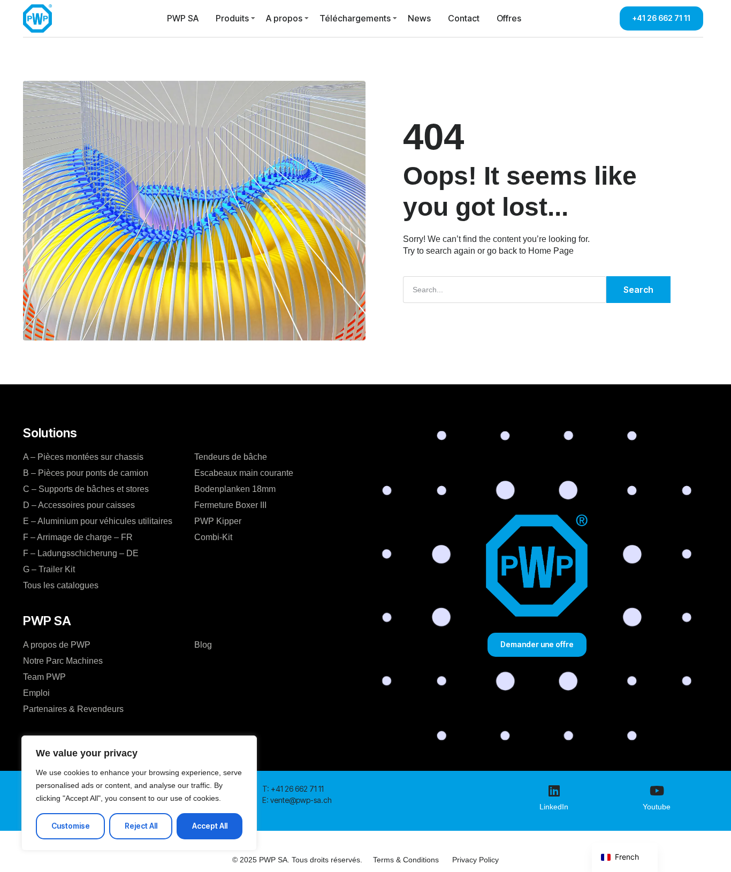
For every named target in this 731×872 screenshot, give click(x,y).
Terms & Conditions (406, 859)
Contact (463, 18)
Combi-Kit (213, 537)
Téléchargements (355, 18)
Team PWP (44, 676)
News (419, 18)
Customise (70, 825)
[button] (293, 789)
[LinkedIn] (553, 790)
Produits (232, 18)
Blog (203, 644)
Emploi (36, 692)
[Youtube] (656, 790)
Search (638, 289)
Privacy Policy (475, 859)
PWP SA (183, 18)
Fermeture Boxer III (230, 505)
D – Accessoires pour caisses (79, 505)
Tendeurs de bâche (230, 456)
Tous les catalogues (60, 585)
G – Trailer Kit (49, 569)
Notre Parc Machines (63, 660)
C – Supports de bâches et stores (86, 489)
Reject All (141, 825)
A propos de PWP (56, 644)
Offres (509, 18)
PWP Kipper (217, 521)
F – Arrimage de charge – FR (78, 537)
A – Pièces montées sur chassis (83, 456)
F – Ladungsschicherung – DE (81, 553)
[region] (139, 793)
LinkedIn (553, 806)
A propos (284, 18)
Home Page (551, 250)
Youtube (657, 806)
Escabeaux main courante (243, 472)
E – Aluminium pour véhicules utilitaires (97, 521)
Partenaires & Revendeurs (73, 709)
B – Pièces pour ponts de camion (85, 472)
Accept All (209, 825)
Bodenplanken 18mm (235, 489)
